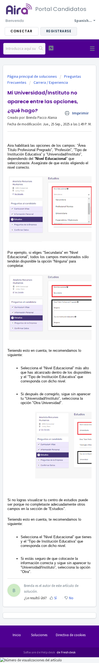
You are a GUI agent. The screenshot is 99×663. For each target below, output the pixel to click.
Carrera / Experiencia (51, 82)
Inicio (17, 635)
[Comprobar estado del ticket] (51, 48)
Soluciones (39, 635)
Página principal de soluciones (32, 76)
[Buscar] (41, 48)
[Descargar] (39, 335)
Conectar (21, 31)
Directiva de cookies (71, 635)
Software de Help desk (39, 652)
